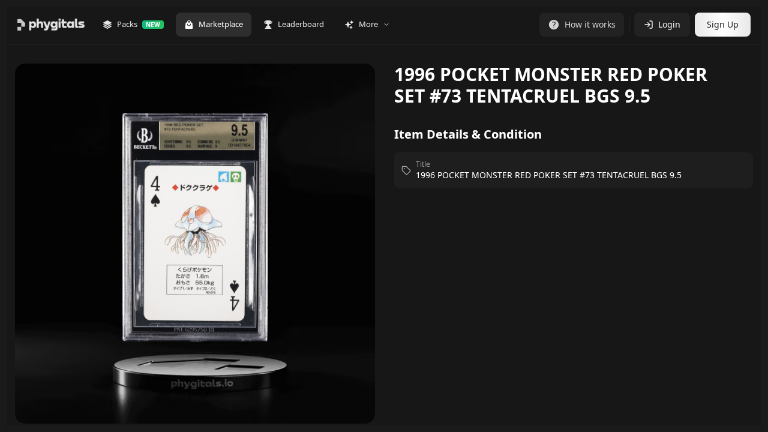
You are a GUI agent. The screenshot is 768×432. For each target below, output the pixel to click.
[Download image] (353, 90)
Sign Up (723, 24)
